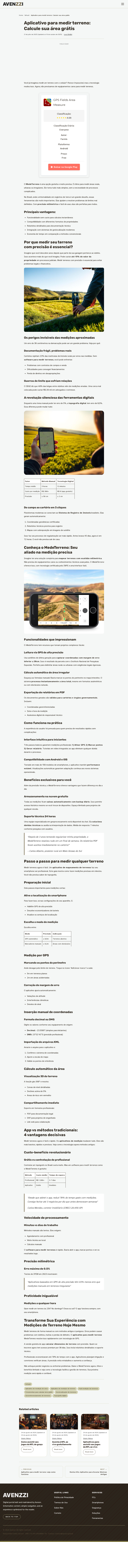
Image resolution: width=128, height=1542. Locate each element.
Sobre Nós (58, 1507)
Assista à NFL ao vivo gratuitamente (61, 1443)
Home (21, 15)
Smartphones (98, 1502)
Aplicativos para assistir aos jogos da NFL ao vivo (91, 1444)
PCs (94, 1497)
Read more (27, 1449)
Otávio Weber (26, 1438)
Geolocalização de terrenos (66, 1392)
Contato (57, 1513)
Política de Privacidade (64, 1497)
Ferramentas (97, 1518)
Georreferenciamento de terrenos (38, 1396)
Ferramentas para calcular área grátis (39, 1392)
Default (27, 15)
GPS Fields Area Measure (64, 102)
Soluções (96, 1513)
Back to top (12, 1517)
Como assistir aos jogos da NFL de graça (31, 1443)
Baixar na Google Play (65, 167)
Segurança (96, 1507)
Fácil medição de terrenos (88, 1389)
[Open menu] (122, 4)
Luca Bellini (68, 34)
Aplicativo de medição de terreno (63, 1389)
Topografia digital (60, 1396)
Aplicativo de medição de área (37, 1389)
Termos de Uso (61, 1502)
